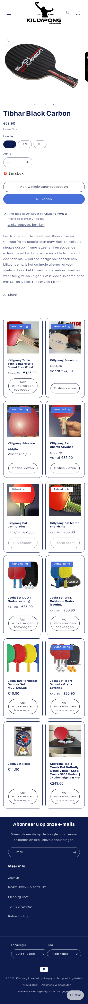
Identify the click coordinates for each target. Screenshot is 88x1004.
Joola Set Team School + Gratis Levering (61, 684)
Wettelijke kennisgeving (33, 991)
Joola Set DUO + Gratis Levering (19, 599)
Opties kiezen (65, 388)
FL (10, 144)
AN (25, 144)
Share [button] (12, 294)
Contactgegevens (63, 991)
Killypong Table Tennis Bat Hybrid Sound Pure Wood (20, 364)
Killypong (21, 978)
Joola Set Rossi (19, 763)
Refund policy (18, 916)
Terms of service (20, 906)
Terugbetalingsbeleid (70, 978)
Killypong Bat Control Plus (17, 525)
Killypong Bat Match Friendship (64, 525)
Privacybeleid (29, 985)
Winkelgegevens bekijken (26, 224)
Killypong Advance (21, 443)
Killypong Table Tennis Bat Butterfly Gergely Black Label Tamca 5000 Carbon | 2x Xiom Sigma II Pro (65, 770)
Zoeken (13, 877)
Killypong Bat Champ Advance (61, 445)
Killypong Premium (63, 360)
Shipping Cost (18, 897)
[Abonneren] (75, 852)
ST (40, 144)
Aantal (7, 153)
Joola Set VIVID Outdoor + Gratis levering (62, 601)
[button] (8, 12)
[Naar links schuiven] (34, 104)
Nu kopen (44, 199)
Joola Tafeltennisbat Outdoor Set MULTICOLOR (22, 684)
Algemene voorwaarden (56, 985)
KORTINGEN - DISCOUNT (27, 887)
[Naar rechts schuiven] (53, 104)
